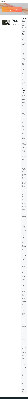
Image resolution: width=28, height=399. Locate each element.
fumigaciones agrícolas (24, 230)
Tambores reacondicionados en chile (24, 345)
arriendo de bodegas (24, 99)
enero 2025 (23, 49)
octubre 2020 (23, 84)
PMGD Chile (23, 299)
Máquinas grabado (23, 265)
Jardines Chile (23, 249)
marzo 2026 (23, 38)
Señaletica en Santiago (24, 325)
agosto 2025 (23, 44)
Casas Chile (23, 125)
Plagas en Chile (23, 298)
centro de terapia (23, 129)
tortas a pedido (23, 349)
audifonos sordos (23, 106)
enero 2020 (23, 89)
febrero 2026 (23, 39)
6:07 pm (12, 19)
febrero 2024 (23, 57)
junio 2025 (23, 45)
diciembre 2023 (23, 58)
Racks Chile (23, 314)
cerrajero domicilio (23, 134)
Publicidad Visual (23, 312)
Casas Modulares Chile (24, 126)
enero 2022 (23, 73)
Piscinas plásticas (23, 297)
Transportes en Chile (24, 351)
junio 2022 (23, 69)
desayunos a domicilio (24, 169)
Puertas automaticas (24, 313)
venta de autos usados (24, 363)
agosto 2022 (23, 67)
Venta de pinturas (23, 375)
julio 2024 (23, 54)
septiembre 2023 (23, 59)
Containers (23, 147)
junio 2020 (23, 87)
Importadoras (23, 242)
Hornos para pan (23, 238)
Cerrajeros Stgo (23, 136)
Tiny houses (23, 348)
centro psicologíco (23, 130)
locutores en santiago (24, 259)
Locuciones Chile (23, 257)
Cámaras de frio (23, 118)
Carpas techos (23, 122)
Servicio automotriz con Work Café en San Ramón (24, 327)
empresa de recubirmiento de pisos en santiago (24, 198)
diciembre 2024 (23, 50)
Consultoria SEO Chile (24, 146)
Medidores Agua (23, 273)
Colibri (19, 397)
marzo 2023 (23, 63)
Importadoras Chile (23, 243)
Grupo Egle (23, 234)
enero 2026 (23, 40)
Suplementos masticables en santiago (23, 339)
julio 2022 (23, 68)
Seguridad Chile (23, 322)
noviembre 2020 (23, 83)
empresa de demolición (24, 182)
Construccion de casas (24, 144)
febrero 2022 (23, 72)
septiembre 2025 (23, 43)
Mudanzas (23, 275)
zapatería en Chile (23, 392)
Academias (23, 91)
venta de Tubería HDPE (24, 384)
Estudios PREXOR (23, 220)
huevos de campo (23, 241)
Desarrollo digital (23, 168)
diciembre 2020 (23, 82)
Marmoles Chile (23, 269)
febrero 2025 (23, 48)
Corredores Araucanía (24, 150)
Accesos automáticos (24, 92)
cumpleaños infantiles (24, 160)
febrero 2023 (23, 64)
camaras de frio (23, 117)
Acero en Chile (23, 93)
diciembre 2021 (23, 74)
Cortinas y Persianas (23, 151)
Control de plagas (23, 148)
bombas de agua (23, 113)
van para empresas (23, 357)
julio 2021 (23, 77)
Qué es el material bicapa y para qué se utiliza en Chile (24, 22)
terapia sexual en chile (24, 347)
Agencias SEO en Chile (24, 95)
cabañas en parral (23, 114)
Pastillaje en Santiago (24, 289)
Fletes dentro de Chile (24, 226)
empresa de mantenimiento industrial (23, 188)
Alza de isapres (23, 98)
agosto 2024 (23, 53)
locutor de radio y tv (24, 258)
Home (22, 1)
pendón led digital (23, 291)
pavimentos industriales (24, 290)
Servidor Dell (23, 332)
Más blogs (25, 1)
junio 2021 (23, 78)
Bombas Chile (23, 112)
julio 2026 (23, 35)
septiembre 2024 (23, 52)
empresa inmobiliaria (24, 208)
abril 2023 (23, 62)
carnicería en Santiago (24, 121)
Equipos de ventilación (24, 216)
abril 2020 (23, 88)
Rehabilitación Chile (23, 320)
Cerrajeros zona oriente (24, 137)
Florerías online (23, 227)
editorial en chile (23, 172)
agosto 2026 (23, 34)
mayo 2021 (23, 79)
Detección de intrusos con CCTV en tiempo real (24, 171)
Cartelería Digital (23, 124)
